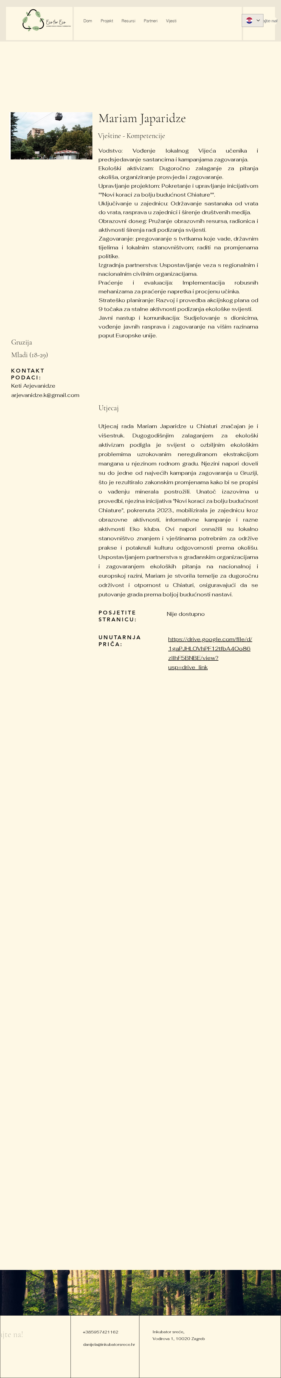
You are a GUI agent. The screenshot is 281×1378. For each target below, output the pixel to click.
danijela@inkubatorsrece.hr (109, 1344)
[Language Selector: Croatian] (252, 20)
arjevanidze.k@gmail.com (45, 395)
